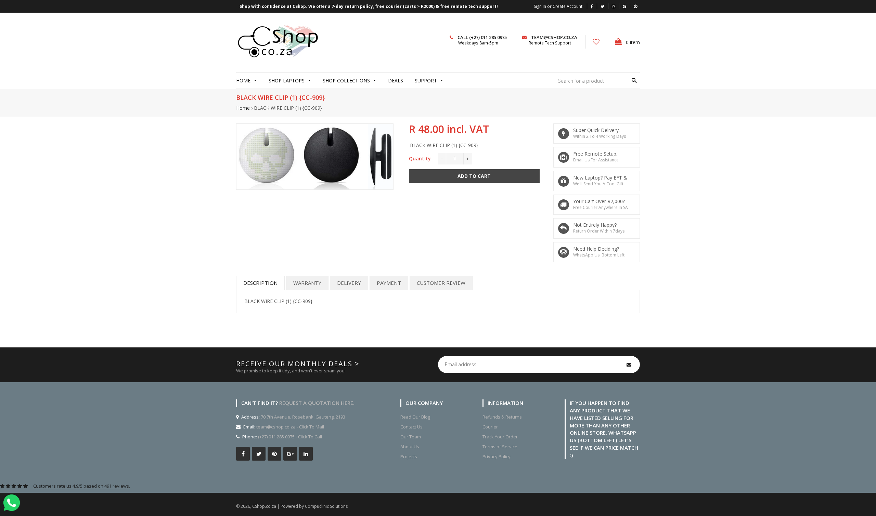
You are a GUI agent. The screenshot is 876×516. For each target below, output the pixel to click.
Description (260, 282)
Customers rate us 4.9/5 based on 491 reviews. (81, 486)
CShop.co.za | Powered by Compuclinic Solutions (300, 506)
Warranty (307, 282)
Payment (389, 282)
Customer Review (441, 282)
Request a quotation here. (317, 402)
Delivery (349, 282)
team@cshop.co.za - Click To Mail (290, 427)
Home (243, 108)
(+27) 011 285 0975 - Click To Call (290, 437)
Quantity (420, 158)
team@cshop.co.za (554, 37)
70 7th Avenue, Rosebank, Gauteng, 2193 (302, 417)
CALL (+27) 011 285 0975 (482, 37)
